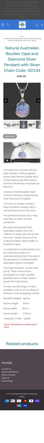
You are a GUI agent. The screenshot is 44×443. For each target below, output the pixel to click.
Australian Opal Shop (20, 394)
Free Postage (7, 381)
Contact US (6, 369)
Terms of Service (8, 375)
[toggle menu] (3, 24)
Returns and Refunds (10, 372)
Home (22, 36)
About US (5, 378)
